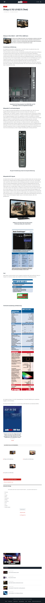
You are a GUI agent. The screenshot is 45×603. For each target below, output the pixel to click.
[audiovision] (22, 2)
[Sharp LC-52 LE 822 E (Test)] (22, 23)
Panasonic (7, 498)
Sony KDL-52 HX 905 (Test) (28, 459)
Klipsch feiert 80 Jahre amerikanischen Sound (15, 582)
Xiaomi (6, 505)
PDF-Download (12, 438)
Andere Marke (7, 507)
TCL (5, 504)
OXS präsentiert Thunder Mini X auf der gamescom (16, 588)
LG (5, 493)
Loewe (6, 495)
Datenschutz (16, 601)
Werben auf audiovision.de (36, 601)
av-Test (5, 6)
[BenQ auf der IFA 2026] (5, 577)
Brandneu (6, 567)
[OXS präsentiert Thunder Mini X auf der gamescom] (5, 588)
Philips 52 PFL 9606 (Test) (8, 459)
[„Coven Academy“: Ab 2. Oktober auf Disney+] (5, 593)
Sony (6, 502)
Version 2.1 (15, 599)
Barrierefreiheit (21, 601)
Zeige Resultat (22, 512)
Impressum (10, 601)
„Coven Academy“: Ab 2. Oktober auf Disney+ (15, 593)
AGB (26, 601)
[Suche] (40, 2)
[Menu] (4, 2)
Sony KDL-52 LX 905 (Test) (8, 472)
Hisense (6, 492)
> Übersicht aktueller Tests (8, 482)
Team (6, 601)
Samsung (6, 501)
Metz (6, 496)
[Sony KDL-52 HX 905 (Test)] (32, 453)
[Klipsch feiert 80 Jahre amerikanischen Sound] (5, 582)
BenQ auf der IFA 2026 (12, 577)
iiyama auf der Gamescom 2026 (13, 572)
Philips (6, 499)
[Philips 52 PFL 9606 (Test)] (12, 453)
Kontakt (29, 601)
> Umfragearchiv (22, 515)
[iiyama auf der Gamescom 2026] (5, 572)
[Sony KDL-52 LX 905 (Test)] (12, 466)
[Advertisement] (22, 525)
